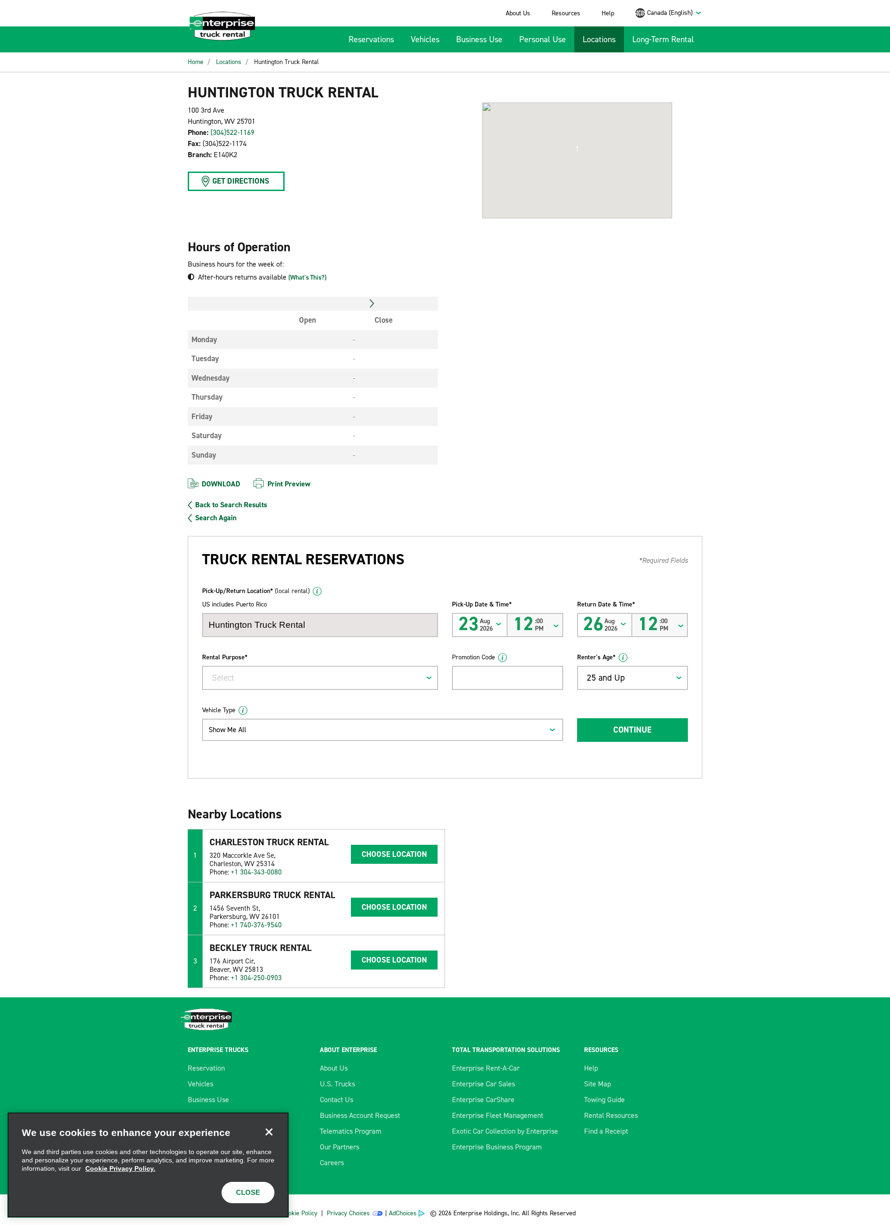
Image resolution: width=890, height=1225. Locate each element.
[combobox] (674, 13)
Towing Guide (604, 1099)
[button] (577, 148)
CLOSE (248, 1192)
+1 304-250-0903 (256, 978)
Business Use (479, 39)
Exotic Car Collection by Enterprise (505, 1131)
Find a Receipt (606, 1131)
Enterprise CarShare (483, 1099)
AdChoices (403, 1213)
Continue (632, 729)
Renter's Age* (596, 657)
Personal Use (542, 39)
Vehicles (425, 39)
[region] (148, 1165)
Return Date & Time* (606, 604)
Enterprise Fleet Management (497, 1115)
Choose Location (394, 854)
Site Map (597, 1084)
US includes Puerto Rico (234, 604)
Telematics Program (350, 1131)
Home (195, 61)
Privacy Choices (348, 1213)
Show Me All (227, 729)
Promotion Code (473, 657)
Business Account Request (360, 1115)
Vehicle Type (218, 710)
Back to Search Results (231, 505)
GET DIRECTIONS (240, 181)
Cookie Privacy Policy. (120, 1168)
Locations (599, 39)
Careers (332, 1163)
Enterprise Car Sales (483, 1084)
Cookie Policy (299, 1213)
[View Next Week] (372, 304)
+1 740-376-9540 (256, 925)
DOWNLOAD (221, 484)
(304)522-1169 (232, 132)
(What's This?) (307, 277)
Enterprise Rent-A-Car (486, 1068)
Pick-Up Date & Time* (482, 604)
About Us (518, 13)
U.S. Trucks (337, 1084)
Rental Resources (611, 1115)
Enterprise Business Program (497, 1147)
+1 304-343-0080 (256, 872)
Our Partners (339, 1147)
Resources (566, 13)
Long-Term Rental (663, 39)
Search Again (215, 518)
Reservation (206, 1068)
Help (608, 13)
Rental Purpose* (225, 657)
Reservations (371, 39)
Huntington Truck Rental (286, 61)
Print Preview (288, 484)
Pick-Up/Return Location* (256, 591)
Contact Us (336, 1099)
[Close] (268, 1132)
